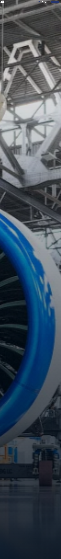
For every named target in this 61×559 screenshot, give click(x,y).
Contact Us (29, 1)
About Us (18, 1)
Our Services (23, 1)
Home (13, 1)
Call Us (42, 1)
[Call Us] (39, 2)
